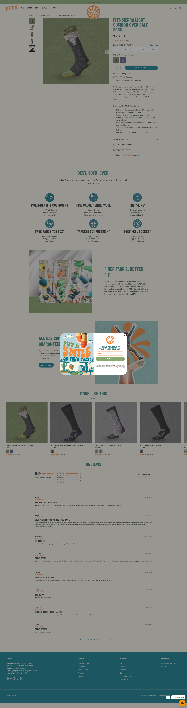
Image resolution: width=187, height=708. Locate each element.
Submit (110, 359)
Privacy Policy (116, 366)
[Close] (124, 335)
